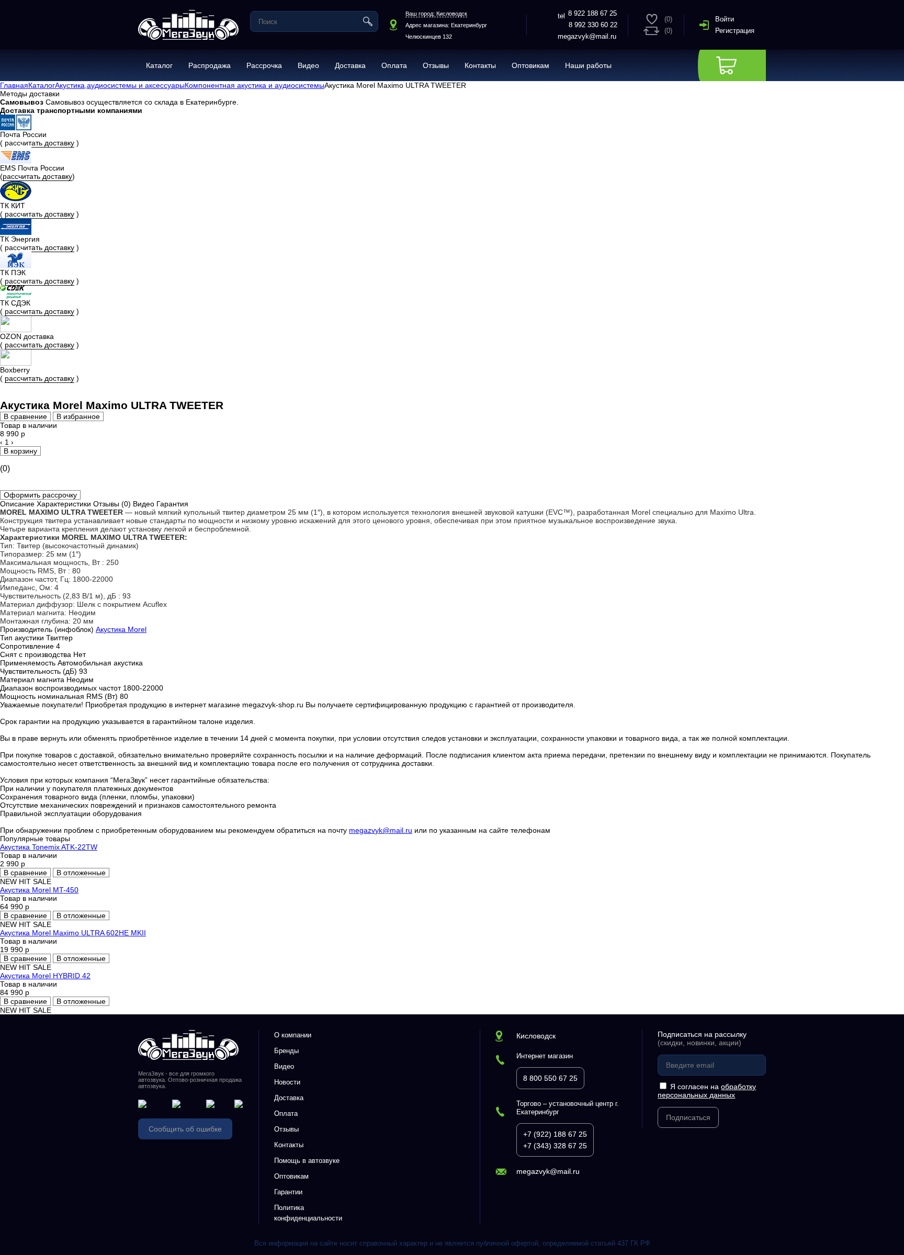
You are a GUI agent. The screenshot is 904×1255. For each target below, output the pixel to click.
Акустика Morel (121, 629)
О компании (292, 1035)
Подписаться (688, 1117)
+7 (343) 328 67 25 (555, 1145)
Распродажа (209, 65)
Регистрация (734, 31)
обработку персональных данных (707, 1090)
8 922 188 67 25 (592, 13)
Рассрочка (264, 65)
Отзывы (436, 65)
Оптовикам (530, 65)
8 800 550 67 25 (550, 1078)
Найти (367, 21)
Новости (287, 1082)
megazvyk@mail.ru (587, 36)
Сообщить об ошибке (185, 1129)
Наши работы (588, 65)
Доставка (350, 65)
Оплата (394, 65)
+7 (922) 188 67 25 (555, 1134)
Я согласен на (707, 1090)
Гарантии (288, 1192)
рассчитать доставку (39, 143)
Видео (308, 65)
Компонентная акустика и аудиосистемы (254, 85)
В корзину (20, 451)
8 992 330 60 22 (593, 25)
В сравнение (25, 416)
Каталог (159, 65)
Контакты (480, 65)
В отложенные (81, 872)
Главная (14, 85)
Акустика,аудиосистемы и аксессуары (120, 85)
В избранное (78, 416)
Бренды (286, 1051)
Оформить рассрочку (40, 495)
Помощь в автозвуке (307, 1160)
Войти (724, 19)
